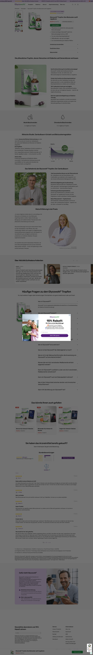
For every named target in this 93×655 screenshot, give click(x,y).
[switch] (89, 651)
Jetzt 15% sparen (54, 335)
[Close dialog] (69, 315)
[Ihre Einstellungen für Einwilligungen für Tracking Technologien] (91, 653)
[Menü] (91, 644)
